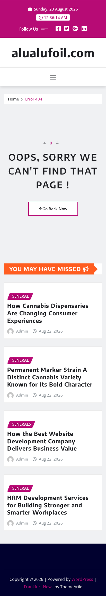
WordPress (82, 579)
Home (13, 99)
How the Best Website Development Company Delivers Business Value (42, 441)
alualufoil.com (53, 52)
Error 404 (33, 99)
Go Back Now (54, 208)
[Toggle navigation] (53, 77)
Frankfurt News (39, 587)
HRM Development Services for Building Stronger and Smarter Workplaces (48, 505)
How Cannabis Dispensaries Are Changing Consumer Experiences (48, 313)
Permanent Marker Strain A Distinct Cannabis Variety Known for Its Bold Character (50, 377)
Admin (22, 331)
